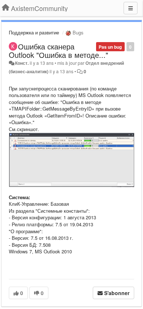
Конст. (22, 63)
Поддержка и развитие (34, 32)
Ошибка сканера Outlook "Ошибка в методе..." (58, 50)
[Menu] (131, 8)
